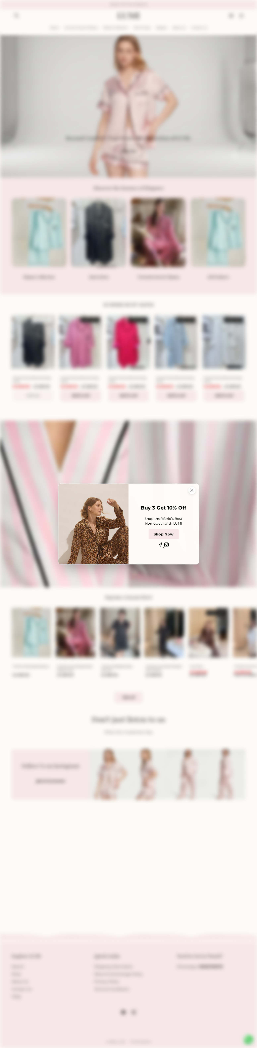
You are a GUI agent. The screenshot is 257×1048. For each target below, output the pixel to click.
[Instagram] (166, 546)
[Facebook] (161, 546)
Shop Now (164, 534)
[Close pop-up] (192, 490)
